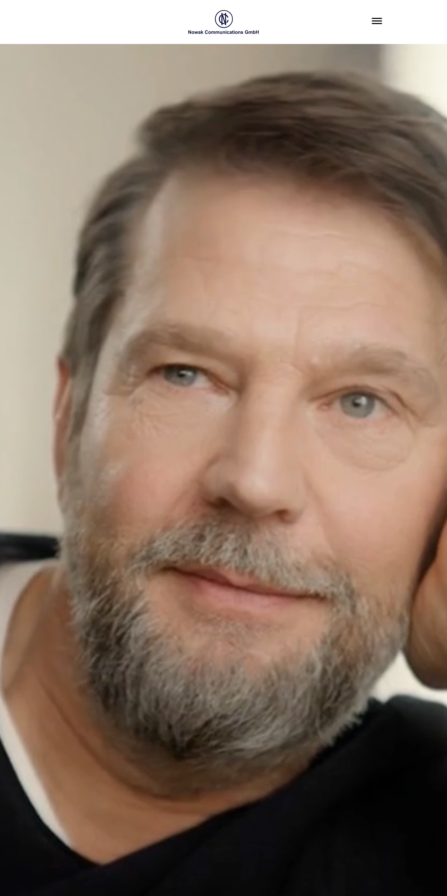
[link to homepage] (223, 22)
